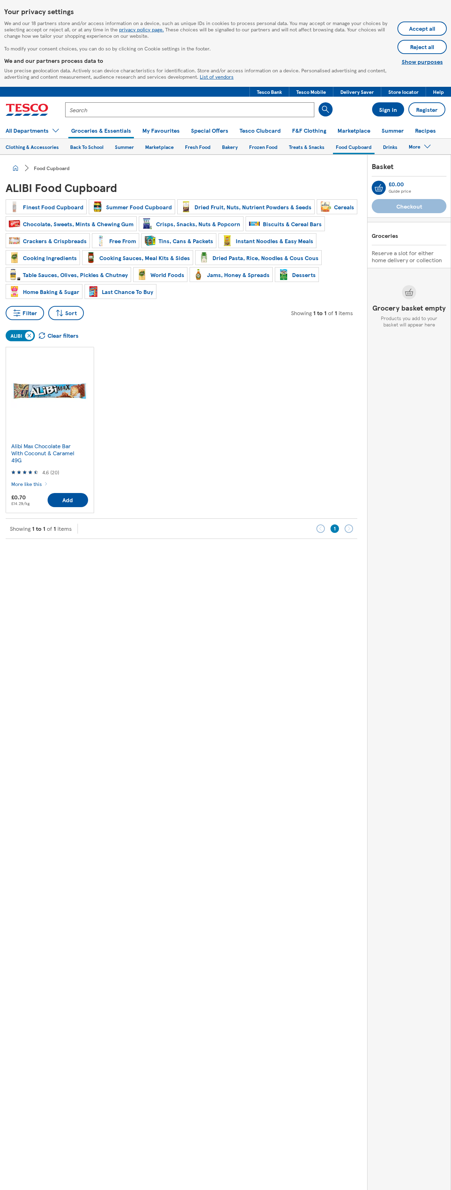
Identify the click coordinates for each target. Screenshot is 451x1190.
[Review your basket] (379, 188)
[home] (15, 168)
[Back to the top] (229, 556)
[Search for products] (326, 109)
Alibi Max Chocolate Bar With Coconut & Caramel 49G (42, 453)
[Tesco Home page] (27, 109)
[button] (269, 92)
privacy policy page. (141, 29)
